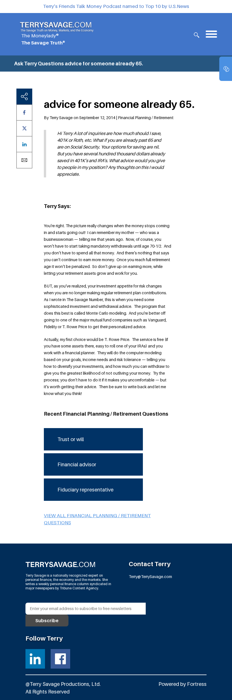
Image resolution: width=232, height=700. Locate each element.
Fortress (197, 684)
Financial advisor (76, 464)
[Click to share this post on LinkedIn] (24, 144)
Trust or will (70, 439)
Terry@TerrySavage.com (150, 576)
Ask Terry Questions (39, 63)
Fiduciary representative (85, 490)
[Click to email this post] (24, 160)
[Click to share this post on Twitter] (24, 128)
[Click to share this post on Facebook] (24, 112)
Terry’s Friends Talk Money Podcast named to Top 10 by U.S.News (116, 6)
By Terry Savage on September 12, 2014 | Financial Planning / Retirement (108, 117)
